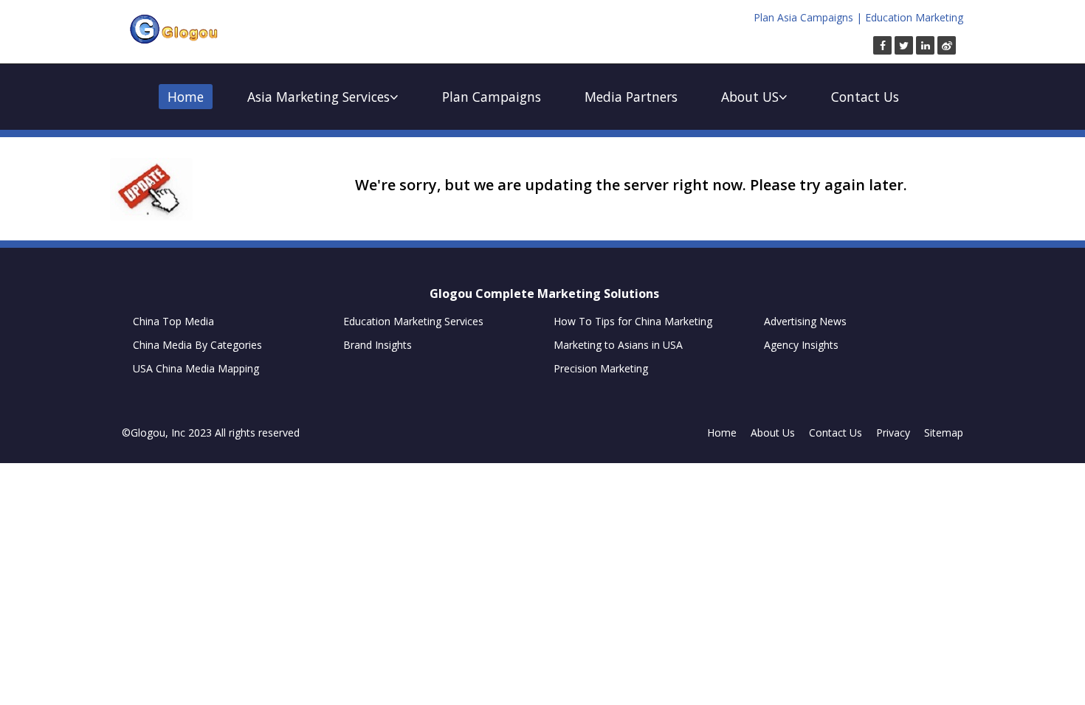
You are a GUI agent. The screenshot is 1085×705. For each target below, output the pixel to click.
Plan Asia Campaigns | (808, 17)
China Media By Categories (197, 345)
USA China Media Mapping (196, 368)
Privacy (893, 433)
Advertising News (805, 321)
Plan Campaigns (491, 96)
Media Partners (631, 96)
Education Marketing (914, 17)
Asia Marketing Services (318, 96)
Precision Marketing (601, 368)
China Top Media (173, 321)
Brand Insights (377, 345)
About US (750, 96)
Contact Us (865, 96)
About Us (773, 433)
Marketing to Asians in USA (618, 345)
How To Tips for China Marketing (633, 321)
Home (186, 96)
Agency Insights (801, 345)
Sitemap (943, 433)
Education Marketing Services (413, 321)
